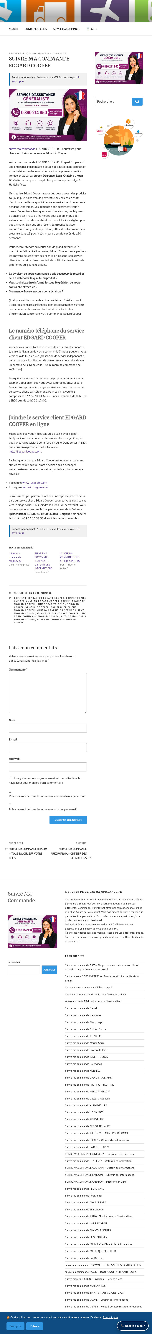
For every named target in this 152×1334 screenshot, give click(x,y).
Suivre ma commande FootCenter (83, 1195)
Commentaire (18, 669)
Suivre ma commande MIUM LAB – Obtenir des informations (98, 1244)
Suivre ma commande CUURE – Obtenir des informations (96, 1299)
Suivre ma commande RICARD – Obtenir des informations (97, 1140)
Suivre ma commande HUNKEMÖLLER (86, 1105)
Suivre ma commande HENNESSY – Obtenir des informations (99, 1161)
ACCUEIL (13, 29)
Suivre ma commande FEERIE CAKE (84, 1188)
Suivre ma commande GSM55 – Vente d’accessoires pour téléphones (103, 1306)
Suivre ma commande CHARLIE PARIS (86, 1202)
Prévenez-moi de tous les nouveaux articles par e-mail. (43, 809)
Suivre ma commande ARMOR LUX (84, 1119)
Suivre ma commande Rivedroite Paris (86, 1050)
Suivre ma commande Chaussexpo (84, 1022)
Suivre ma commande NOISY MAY (84, 1112)
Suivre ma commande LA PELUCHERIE (86, 1223)
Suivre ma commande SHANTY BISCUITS (88, 1230)
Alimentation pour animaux (33, 593)
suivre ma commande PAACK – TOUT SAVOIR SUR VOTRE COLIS (101, 1272)
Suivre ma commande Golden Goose (85, 1029)
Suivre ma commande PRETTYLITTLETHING (89, 1084)
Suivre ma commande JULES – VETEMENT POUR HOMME (96, 1133)
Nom (12, 720)
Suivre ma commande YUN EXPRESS (85, 1285)
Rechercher (14, 962)
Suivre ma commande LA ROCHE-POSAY (87, 1147)
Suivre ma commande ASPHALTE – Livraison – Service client (98, 1216)
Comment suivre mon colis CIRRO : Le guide (89, 987)
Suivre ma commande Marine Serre (85, 1043)
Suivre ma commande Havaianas (83, 1015)
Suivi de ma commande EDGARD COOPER (50, 615)
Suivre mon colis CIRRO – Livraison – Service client (93, 1279)
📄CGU (90, 29)
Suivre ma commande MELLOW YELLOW (87, 1091)
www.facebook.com (34, 482)
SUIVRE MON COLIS (36, 29)
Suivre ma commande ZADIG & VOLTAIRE (88, 1077)
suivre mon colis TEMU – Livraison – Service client (93, 1001)
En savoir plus (110, 1317)
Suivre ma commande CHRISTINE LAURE (87, 1126)
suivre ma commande (52, 53)
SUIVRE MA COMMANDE (66, 29)
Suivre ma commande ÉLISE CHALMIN (86, 1237)
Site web (14, 759)
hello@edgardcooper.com (25, 451)
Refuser (34, 1326)
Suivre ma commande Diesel (81, 1008)
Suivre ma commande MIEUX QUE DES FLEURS (91, 1251)
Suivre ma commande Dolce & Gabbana (87, 1098)
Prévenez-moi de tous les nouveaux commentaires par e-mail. (47, 796)
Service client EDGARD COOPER (58, 613)
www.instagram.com (36, 487)
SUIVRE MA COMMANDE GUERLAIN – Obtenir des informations (99, 1167)
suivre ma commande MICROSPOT (16, 557)
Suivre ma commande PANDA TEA (84, 1258)
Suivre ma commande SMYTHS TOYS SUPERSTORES (94, 1292)
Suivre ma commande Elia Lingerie (84, 1209)
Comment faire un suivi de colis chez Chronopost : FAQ (95, 994)
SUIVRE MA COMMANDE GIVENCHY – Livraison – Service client (100, 1154)
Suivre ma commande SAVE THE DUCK (86, 1056)
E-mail (13, 739)
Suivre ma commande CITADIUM (83, 1036)
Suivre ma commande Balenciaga (83, 1064)
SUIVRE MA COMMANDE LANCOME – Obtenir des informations (99, 1174)
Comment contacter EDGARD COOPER (39, 598)
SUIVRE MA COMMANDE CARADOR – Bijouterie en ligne (96, 1181)
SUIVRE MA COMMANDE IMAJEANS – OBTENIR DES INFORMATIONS (43, 561)
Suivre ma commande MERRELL (82, 1070)
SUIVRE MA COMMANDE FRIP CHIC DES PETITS (70, 557)
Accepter (15, 1326)
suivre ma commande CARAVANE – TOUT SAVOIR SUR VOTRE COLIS (103, 1265)
